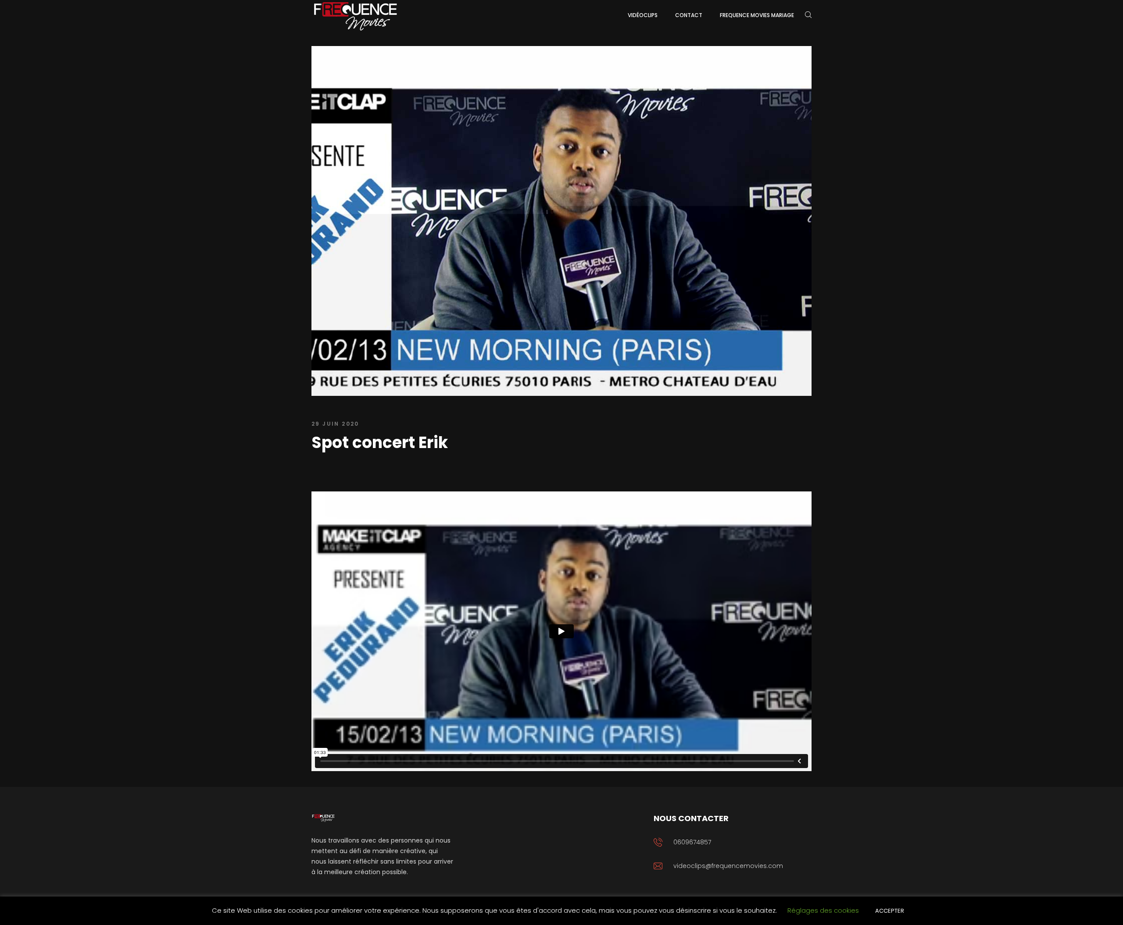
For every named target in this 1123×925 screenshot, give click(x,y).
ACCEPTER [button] (889, 911)
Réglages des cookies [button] (823, 910)
